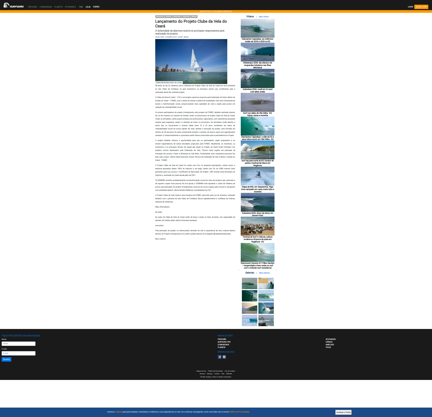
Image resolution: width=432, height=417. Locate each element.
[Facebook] (219, 357)
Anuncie (202, 374)
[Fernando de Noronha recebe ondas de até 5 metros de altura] (266, 320)
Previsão (222, 339)
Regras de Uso (201, 371)
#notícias (177, 16)
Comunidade (223, 345)
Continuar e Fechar (343, 412)
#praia (194, 16)
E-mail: (4, 349)
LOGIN (410, 7)
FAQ (81, 7)
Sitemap (209, 374)
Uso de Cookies (230, 371)
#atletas (186, 16)
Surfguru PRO (224, 342)
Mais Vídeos (264, 17)
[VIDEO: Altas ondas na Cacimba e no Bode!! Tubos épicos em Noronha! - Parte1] (266, 308)
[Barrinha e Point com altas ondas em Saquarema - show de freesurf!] (249, 295)
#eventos (159, 16)
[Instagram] (224, 357)
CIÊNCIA (329, 342)
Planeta (221, 347)
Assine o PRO (421, 7)
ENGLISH (229, 374)
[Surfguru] (13, 5)
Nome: (4, 339)
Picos (328, 347)
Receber (6, 359)
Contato (216, 374)
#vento (168, 16)
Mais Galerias (264, 273)
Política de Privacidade (239, 412)
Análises (330, 345)
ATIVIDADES (331, 339)
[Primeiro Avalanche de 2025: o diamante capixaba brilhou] (266, 295)
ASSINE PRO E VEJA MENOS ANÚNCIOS (216, 11)
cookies (118, 412)
